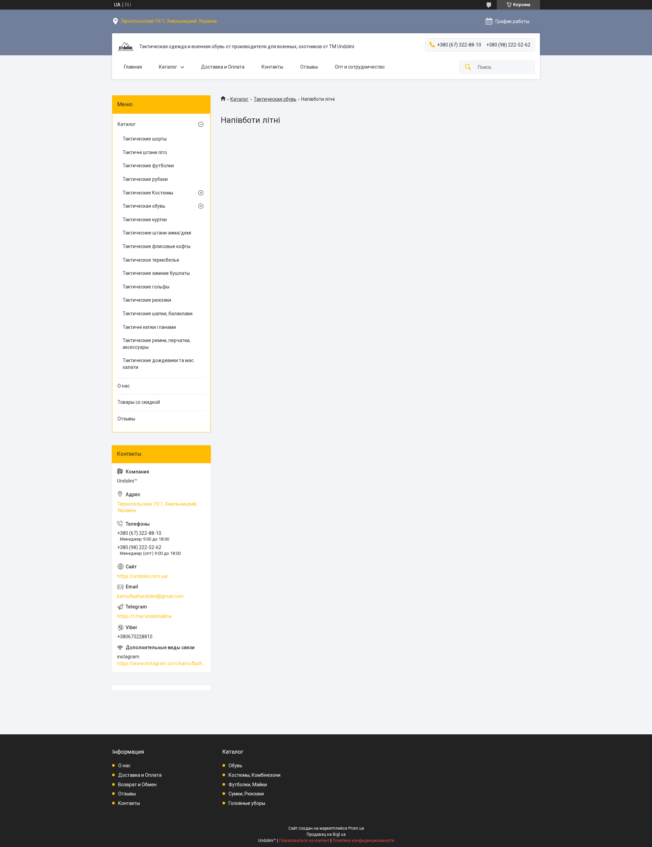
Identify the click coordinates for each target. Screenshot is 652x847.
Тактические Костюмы (148, 192)
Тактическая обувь (275, 99)
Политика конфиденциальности (363, 840)
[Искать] (468, 67)
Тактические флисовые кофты (157, 246)
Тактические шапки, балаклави (158, 313)
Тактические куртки (145, 219)
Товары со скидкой (138, 402)
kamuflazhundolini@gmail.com (150, 596)
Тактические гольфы (146, 286)
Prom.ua (356, 828)
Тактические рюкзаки (147, 300)
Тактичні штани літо (145, 152)
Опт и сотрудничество (360, 67)
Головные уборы (247, 803)
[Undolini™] (125, 46)
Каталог (168, 67)
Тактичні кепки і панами (149, 327)
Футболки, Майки (248, 784)
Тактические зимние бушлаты (156, 273)
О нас (123, 386)
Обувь (235, 765)
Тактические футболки (148, 165)
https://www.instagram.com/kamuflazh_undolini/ (161, 663)
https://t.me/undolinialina (144, 616)
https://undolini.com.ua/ (142, 576)
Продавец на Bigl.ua (326, 834)
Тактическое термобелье (151, 260)
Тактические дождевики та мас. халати (159, 364)
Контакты (272, 67)
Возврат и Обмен (137, 784)
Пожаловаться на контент (304, 840)
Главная (133, 67)
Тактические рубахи (145, 179)
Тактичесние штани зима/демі (157, 233)
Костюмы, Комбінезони (254, 775)
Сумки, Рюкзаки (246, 793)
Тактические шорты (145, 139)
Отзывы (309, 67)
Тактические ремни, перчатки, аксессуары (157, 344)
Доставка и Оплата (222, 67)
